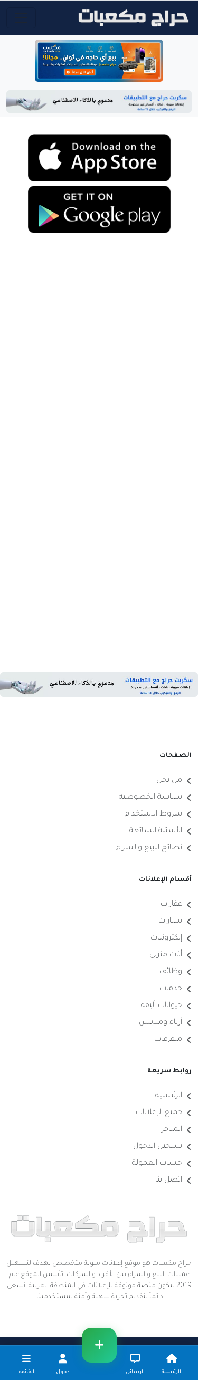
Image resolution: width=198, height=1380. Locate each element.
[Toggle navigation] (21, 17)
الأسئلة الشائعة (155, 831)
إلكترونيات (166, 938)
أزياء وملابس (160, 1023)
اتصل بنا (168, 1180)
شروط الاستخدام (153, 814)
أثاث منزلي (165, 955)
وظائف (170, 972)
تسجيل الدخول (157, 1147)
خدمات (170, 989)
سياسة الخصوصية (150, 797)
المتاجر (172, 1130)
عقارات (171, 904)
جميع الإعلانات (159, 1113)
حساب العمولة (157, 1163)
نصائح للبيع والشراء (149, 848)
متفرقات (168, 1040)
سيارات (170, 921)
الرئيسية (168, 1096)
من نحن (169, 781)
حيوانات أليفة (161, 1006)
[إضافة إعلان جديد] (99, 1345)
